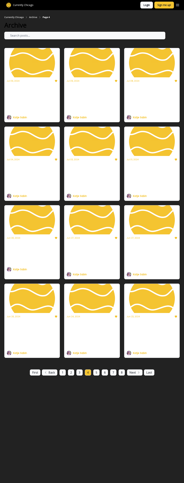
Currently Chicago (14, 17)
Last (149, 372)
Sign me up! (164, 5)
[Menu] (177, 4)
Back (52, 372)
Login (146, 5)
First (35, 372)
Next (132, 372)
